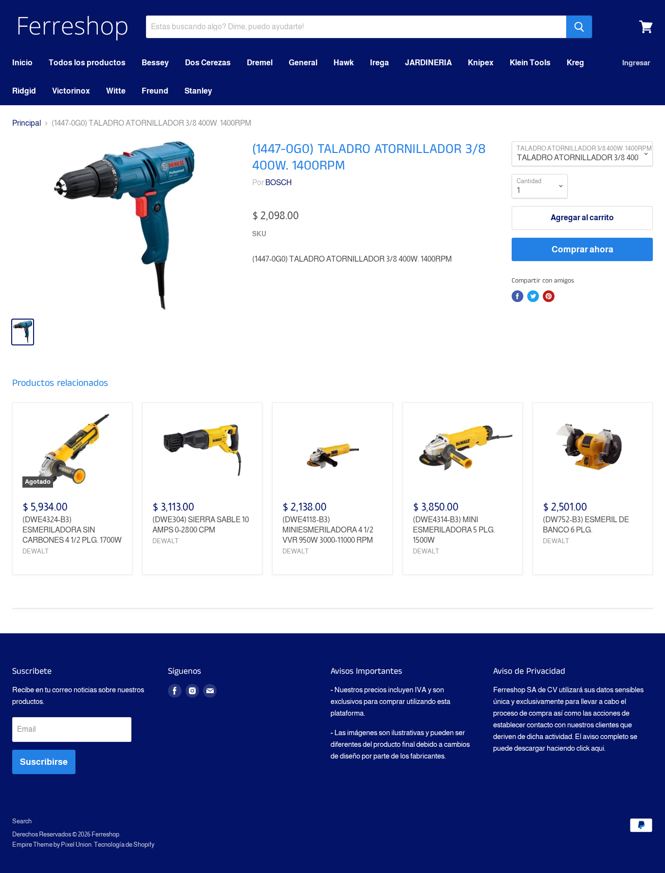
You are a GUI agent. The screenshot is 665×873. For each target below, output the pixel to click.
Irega (379, 62)
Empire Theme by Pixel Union (52, 844)
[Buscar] (579, 27)
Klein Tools (530, 62)
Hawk (343, 62)
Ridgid (24, 91)
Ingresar (636, 62)
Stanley (198, 91)
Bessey (155, 62)
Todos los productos (87, 62)
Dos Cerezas (208, 62)
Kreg (575, 62)
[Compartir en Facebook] (517, 296)
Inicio (22, 62)
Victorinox (71, 91)
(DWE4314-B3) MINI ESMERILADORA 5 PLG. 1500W (454, 529)
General (303, 62)
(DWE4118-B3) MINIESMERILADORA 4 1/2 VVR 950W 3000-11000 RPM (327, 529)
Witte (116, 91)
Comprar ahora (582, 249)
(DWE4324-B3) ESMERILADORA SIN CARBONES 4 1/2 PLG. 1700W (72, 529)
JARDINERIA (428, 62)
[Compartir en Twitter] (533, 296)
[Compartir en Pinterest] (548, 296)
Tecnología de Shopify (124, 844)
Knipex (481, 62)
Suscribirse (44, 762)
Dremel (260, 62)
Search (22, 821)
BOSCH (278, 182)
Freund (155, 91)
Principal (26, 123)
